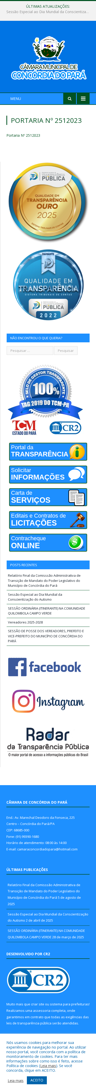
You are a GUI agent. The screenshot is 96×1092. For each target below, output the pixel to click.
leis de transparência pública (28, 1023)
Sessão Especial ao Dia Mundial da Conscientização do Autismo (49, 12)
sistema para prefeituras (69, 1004)
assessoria (41, 1010)
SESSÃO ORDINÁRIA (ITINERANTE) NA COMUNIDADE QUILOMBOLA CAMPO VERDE (46, 611)
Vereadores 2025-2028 (25, 622)
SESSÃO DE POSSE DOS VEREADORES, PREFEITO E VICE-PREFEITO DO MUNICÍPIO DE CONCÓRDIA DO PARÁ (46, 636)
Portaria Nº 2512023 (23, 135)
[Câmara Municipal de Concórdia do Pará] (48, 57)
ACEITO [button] (36, 1080)
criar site (37, 1004)
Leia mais (48, 1065)
